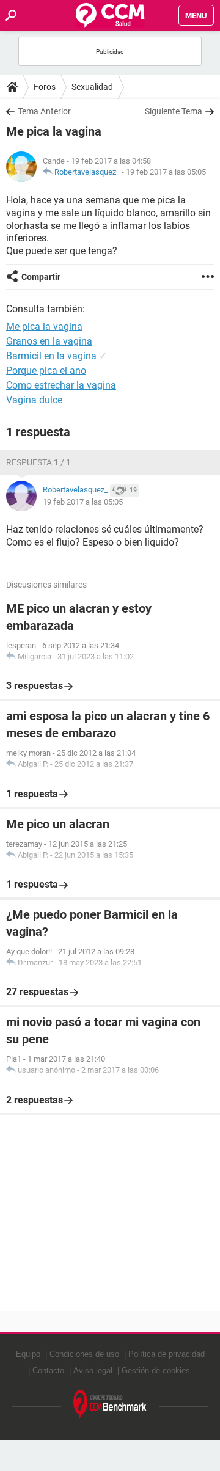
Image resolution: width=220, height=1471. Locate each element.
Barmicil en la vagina (51, 356)
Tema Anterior (44, 111)
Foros (45, 87)
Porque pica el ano (46, 370)
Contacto (48, 1370)
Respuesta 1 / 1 (38, 462)
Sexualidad (92, 87)
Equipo (28, 1354)
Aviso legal (92, 1370)
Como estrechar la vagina (61, 385)
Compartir (41, 277)
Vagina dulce (34, 400)
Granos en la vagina (49, 341)
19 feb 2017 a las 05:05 (166, 172)
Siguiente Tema (173, 111)
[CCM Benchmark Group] (110, 1405)
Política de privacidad (166, 1354)
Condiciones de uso (84, 1354)
